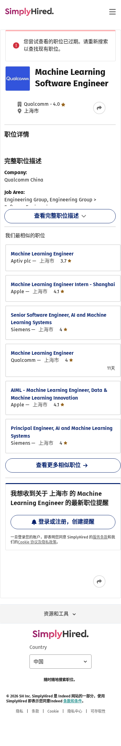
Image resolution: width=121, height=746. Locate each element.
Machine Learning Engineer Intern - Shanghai (63, 284)
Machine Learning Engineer (42, 254)
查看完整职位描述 (56, 215)
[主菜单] (112, 11)
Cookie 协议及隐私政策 (37, 542)
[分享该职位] (99, 108)
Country (38, 647)
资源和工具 (56, 614)
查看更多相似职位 (58, 465)
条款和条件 (72, 701)
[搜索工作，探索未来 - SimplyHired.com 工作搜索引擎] (29, 12)
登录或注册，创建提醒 (66, 521)
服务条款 (100, 537)
